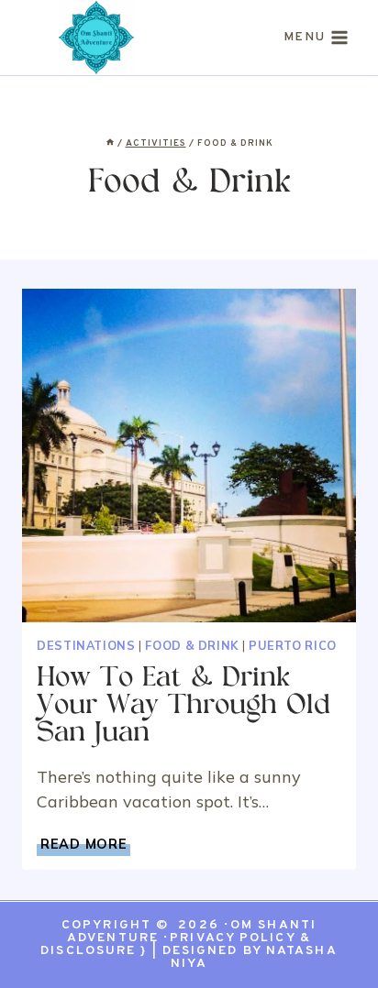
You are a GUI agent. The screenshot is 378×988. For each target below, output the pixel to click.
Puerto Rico (293, 645)
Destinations (86, 645)
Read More (85, 844)
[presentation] (189, 455)
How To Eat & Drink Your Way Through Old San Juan (183, 706)
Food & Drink (192, 645)
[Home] (110, 143)
